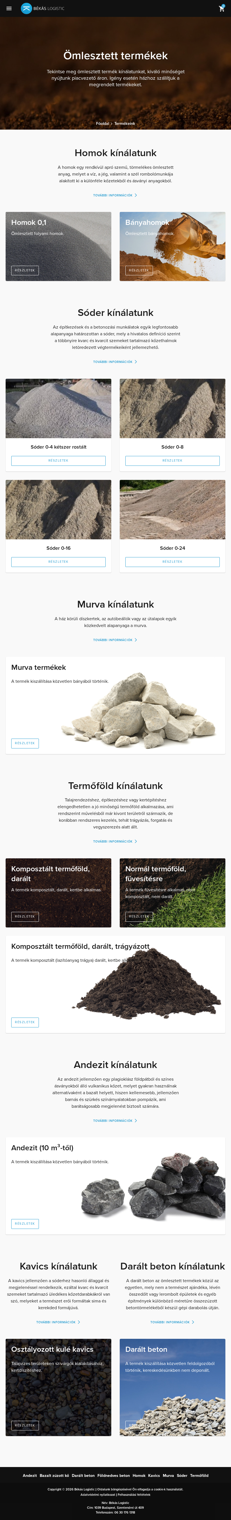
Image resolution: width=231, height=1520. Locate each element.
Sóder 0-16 (58, 548)
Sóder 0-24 (172, 548)
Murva (168, 1475)
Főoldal (102, 124)
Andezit (30, 1475)
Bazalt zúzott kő (54, 1475)
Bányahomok (147, 222)
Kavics (154, 1475)
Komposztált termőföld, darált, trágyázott (80, 946)
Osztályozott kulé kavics (52, 1349)
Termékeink (124, 124)
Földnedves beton (113, 1475)
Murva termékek (38, 667)
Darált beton (146, 1349)
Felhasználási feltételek (134, 1495)
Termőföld (199, 1475)
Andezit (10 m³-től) (42, 1148)
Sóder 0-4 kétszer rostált (58, 447)
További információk (113, 195)
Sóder (182, 1475)
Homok (139, 1475)
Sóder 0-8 (172, 447)
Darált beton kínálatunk (172, 1266)
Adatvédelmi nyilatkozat (98, 1495)
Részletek (25, 270)
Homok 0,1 (28, 222)
